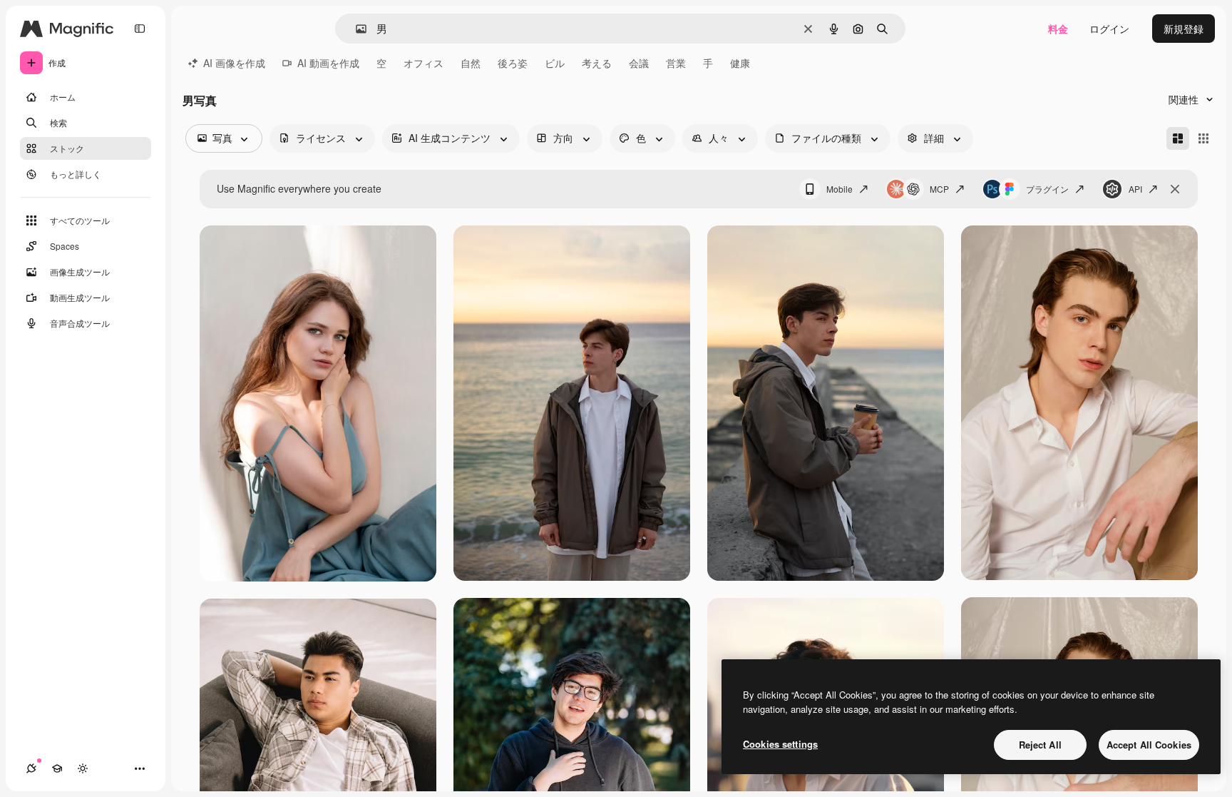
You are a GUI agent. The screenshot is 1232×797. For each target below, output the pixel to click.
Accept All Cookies (1149, 744)
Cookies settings (780, 744)
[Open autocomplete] (355, 29)
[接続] (31, 768)
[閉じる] (1175, 189)
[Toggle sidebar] (139, 28)
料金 (1058, 28)
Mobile (839, 189)
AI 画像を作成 (234, 63)
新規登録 (1183, 28)
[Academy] (57, 768)
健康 (740, 63)
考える (597, 63)
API (1135, 189)
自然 (471, 63)
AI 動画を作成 (328, 63)
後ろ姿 (513, 63)
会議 (639, 63)
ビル (555, 63)
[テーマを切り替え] (82, 768)
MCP (939, 189)
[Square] (1203, 138)
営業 (676, 63)
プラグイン (1047, 189)
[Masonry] (1177, 138)
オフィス (423, 63)
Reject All (1040, 744)
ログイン (1109, 28)
